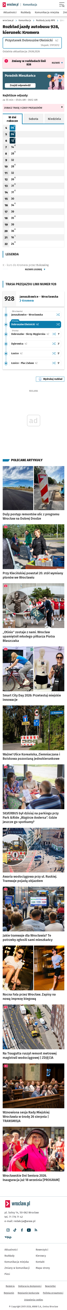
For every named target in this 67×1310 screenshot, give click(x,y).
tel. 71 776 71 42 (13, 1216)
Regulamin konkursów (28, 1293)
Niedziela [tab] (54, 119)
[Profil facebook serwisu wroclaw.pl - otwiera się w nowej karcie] (22, 1230)
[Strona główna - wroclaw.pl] (10, 4)
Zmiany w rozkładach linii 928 (29, 62)
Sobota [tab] (33, 119)
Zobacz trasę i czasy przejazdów (23, 107)
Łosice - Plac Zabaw (30, 363)
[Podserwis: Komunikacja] (29, 4)
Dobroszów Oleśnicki (32, 324)
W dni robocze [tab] (12, 119)
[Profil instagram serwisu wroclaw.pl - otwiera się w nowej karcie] (8, 1230)
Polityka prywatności (53, 1293)
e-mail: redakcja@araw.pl (19, 1221)
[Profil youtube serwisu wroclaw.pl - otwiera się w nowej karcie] (29, 1230)
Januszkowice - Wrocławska (27, 314)
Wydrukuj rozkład (53, 379)
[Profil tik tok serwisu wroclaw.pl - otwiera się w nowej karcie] (15, 1230)
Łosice (28, 353)
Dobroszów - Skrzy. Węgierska (31, 334)
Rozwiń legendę (33, 269)
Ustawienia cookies (33, 1300)
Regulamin (9, 1293)
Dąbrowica (30, 343)
